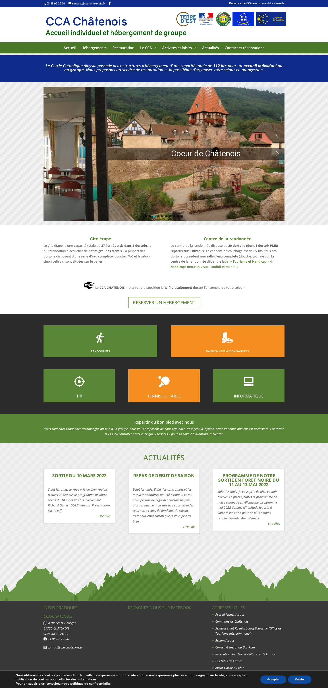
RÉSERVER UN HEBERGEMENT (164, 302)
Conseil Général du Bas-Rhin (235, 647)
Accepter (273, 679)
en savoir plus (34, 684)
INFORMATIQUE (249, 396)
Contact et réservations (244, 48)
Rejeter (300, 679)
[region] (164, 154)
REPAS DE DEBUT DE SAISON (164, 476)
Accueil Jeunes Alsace (229, 614)
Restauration (123, 48)
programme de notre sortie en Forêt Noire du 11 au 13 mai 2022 (248, 480)
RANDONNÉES (100, 351)
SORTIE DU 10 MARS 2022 (79, 476)
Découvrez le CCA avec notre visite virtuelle (256, 3)
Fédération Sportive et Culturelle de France (245, 654)
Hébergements (94, 48)
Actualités (210, 48)
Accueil (70, 48)
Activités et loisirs (177, 48)
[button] (50, 153)
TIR (79, 396)
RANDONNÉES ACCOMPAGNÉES (227, 351)
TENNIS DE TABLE (164, 396)
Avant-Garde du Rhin (229, 668)
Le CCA (146, 48)
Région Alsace (224, 640)
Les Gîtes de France (228, 661)
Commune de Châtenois (231, 621)
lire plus (104, 516)
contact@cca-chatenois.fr (65, 647)
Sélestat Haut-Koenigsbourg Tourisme (242, 628)
